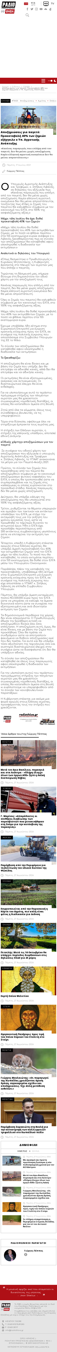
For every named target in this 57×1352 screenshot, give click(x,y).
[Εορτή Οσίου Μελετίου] (28, 981)
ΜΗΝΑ (36, 1151)
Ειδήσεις (16, 87)
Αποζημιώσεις (27, 101)
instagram (36, 9)
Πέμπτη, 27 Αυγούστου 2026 (19, 783)
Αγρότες (42, 101)
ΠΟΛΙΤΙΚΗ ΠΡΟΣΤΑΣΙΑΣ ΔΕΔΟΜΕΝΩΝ (24, 1341)
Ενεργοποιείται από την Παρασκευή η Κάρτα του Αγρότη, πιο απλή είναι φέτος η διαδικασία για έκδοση (24, 911)
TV (52, 3)
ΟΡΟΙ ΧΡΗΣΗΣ (27, 1338)
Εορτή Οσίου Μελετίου (15, 995)
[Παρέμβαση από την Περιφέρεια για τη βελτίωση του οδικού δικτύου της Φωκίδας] (28, 850)
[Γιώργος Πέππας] (10, 1255)
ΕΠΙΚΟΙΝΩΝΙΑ (16, 1343)
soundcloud (45, 9)
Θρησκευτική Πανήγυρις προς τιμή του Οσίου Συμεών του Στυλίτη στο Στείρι (22, 1037)
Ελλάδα (26, 87)
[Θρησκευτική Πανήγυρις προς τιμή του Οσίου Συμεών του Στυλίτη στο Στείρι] (28, 1019)
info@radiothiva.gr (14, 1330)
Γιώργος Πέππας (33, 1250)
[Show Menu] (43, 81)
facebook (27, 9)
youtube (41, 9)
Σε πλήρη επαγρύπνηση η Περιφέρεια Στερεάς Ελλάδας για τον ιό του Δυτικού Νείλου (38, 1223)
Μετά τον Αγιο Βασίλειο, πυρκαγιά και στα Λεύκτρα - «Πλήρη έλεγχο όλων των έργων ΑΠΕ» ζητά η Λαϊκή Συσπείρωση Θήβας (23, 773)
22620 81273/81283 (15, 1324)
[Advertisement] (28, 48)
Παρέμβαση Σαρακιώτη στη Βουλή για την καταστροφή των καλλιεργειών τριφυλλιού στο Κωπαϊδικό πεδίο (24, 1129)
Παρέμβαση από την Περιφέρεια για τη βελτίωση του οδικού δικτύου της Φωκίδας (24, 868)
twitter (32, 9)
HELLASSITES (42, 1347)
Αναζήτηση (27, 15)
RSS (48, 1341)
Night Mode (52, 81)
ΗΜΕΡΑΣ (22, 1151)
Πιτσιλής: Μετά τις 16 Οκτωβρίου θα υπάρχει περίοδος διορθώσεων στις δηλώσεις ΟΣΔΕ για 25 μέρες (24, 955)
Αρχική (5, 87)
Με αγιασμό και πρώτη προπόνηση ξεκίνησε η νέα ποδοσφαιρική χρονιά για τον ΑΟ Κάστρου (38, 1163)
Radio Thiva (8, 8)
